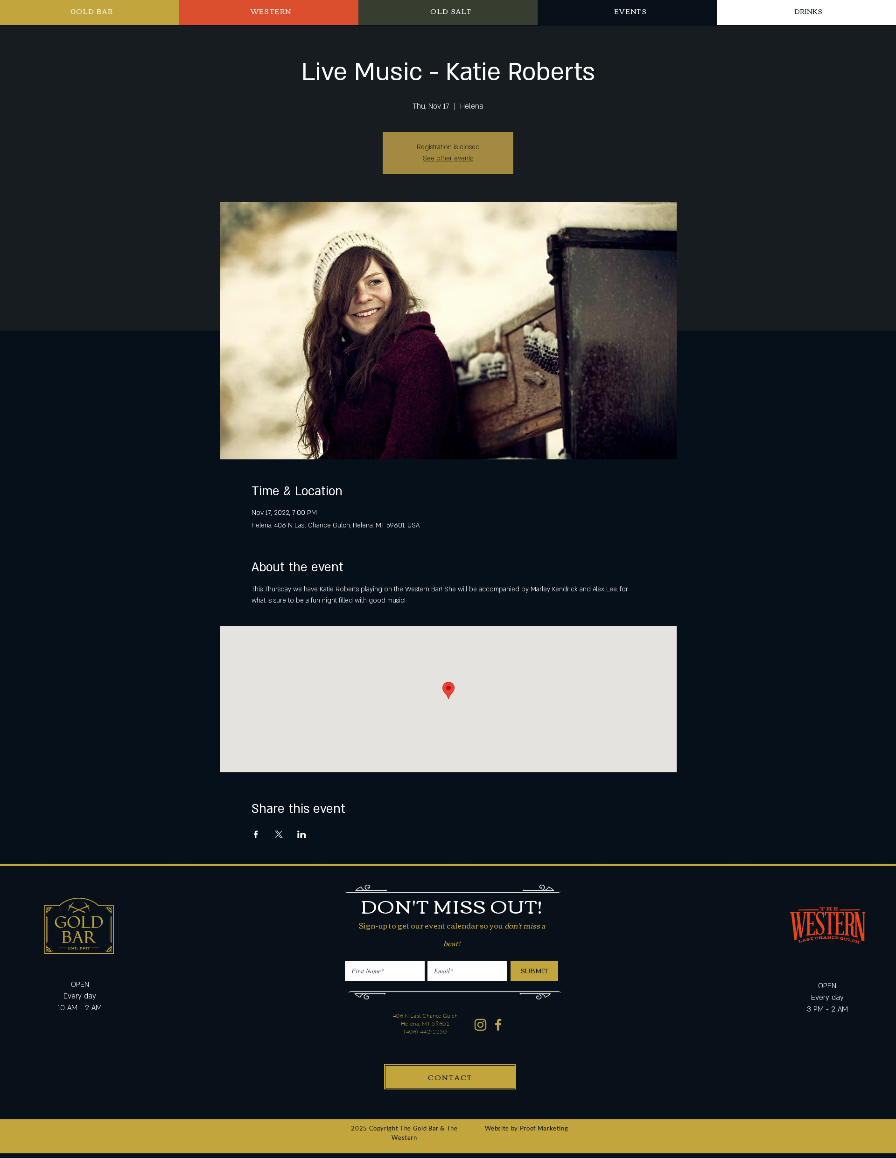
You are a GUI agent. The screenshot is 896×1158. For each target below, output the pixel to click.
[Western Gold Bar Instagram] (480, 1025)
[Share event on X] (278, 834)
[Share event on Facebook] (256, 834)
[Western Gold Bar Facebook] (498, 1025)
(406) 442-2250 (425, 1031)
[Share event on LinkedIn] (301, 834)
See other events (448, 158)
